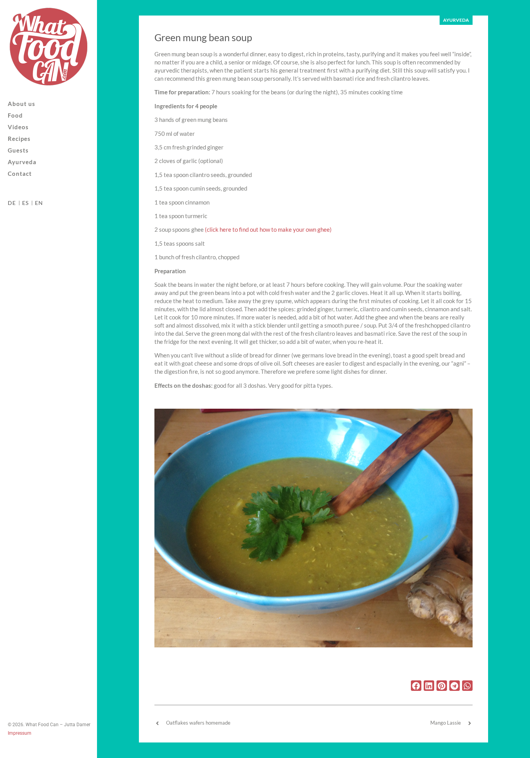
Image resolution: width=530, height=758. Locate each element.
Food (15, 115)
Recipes (19, 139)
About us (21, 104)
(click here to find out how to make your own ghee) (268, 229)
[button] (416, 685)
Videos (18, 127)
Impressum (19, 733)
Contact (20, 174)
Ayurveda (22, 162)
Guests (18, 150)
